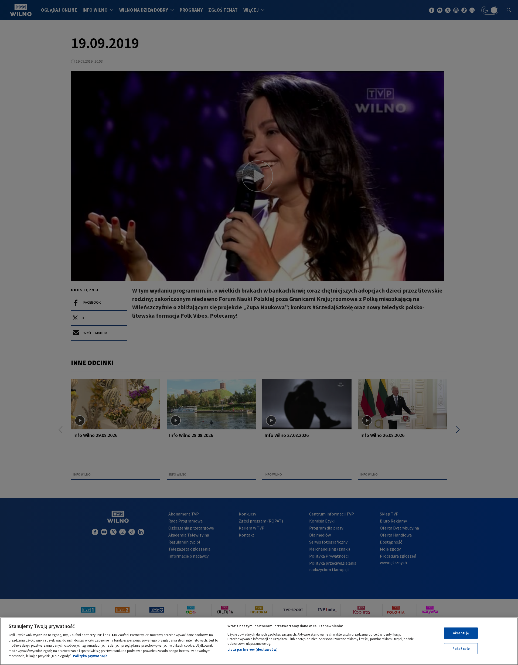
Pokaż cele (461, 648)
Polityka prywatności (90, 656)
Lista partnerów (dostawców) (252, 649)
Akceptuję (461, 633)
